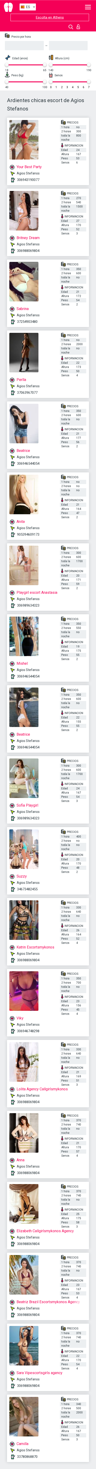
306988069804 (28, 251)
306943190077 (28, 180)
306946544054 (28, 463)
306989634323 (28, 605)
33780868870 (27, 1457)
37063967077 (27, 393)
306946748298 (28, 1031)
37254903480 (27, 322)
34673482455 (27, 889)
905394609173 (28, 534)
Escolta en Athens (50, 17)
